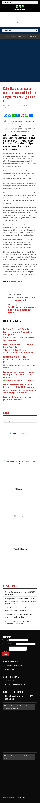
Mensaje (5, 651)
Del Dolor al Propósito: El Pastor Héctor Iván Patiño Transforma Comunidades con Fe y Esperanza (18, 331)
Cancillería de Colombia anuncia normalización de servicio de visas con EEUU (17, 359)
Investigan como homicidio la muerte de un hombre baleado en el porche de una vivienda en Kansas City (20, 601)
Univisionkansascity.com (13, 665)
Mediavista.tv (9, 680)
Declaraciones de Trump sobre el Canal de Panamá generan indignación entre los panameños (18, 374)
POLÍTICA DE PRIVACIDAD (15, 684)
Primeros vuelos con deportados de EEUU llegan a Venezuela (18, 345)
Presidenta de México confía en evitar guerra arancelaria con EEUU (21, 298)
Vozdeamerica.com (15, 281)
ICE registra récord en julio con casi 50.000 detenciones (20, 36)
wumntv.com (9, 669)
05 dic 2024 (12, 105)
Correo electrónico (9, 644)
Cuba (5, 108)
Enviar (6, 654)
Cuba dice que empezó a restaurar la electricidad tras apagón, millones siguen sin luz (19, 94)
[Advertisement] (20, 60)
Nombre (5, 640)
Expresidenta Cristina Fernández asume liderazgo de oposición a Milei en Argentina (22, 310)
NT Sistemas (21, 797)
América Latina (27, 105)
